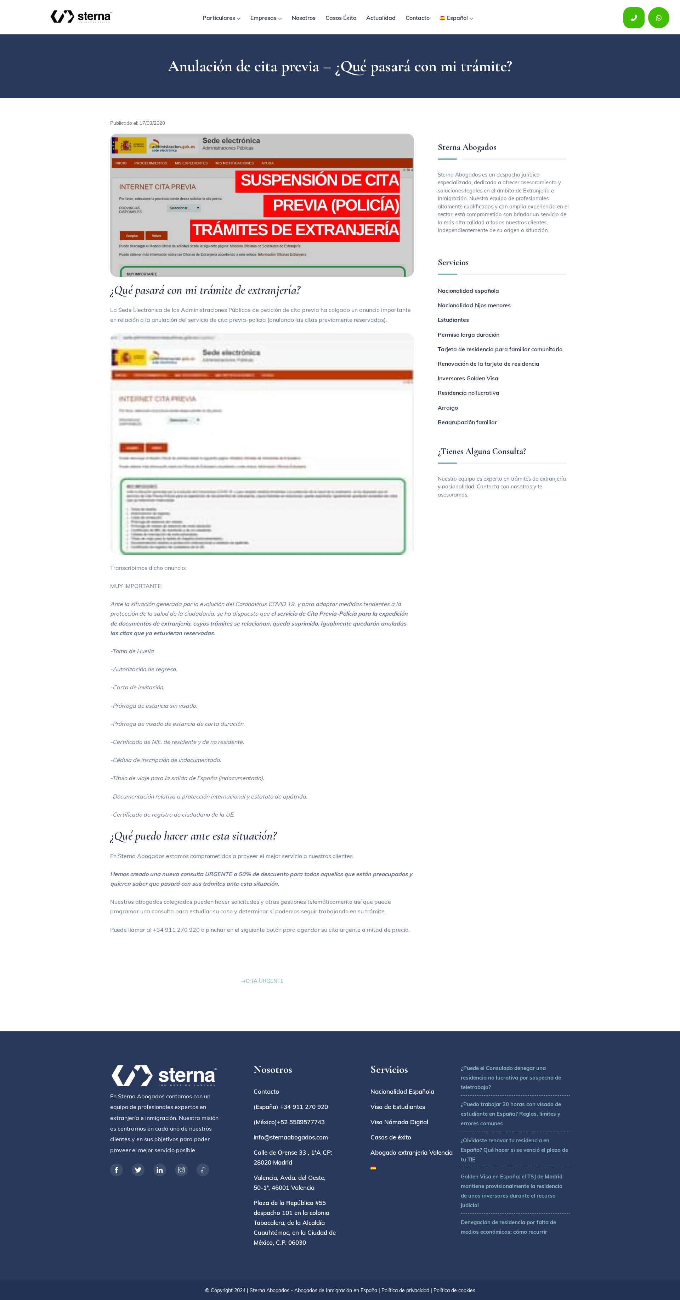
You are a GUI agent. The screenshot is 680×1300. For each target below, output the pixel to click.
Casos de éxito (390, 1137)
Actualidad (381, 17)
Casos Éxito (340, 17)
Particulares (219, 17)
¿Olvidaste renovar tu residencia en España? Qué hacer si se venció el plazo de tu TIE (514, 1150)
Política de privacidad (405, 1290)
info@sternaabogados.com (291, 1137)
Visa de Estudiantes (397, 1106)
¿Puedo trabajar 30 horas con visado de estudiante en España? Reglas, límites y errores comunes (511, 1114)
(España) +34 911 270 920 (291, 1106)
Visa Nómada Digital (399, 1122)
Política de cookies (454, 1290)
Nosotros (304, 17)
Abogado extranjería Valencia (411, 1152)
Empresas (263, 17)
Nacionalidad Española (402, 1091)
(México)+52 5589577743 (289, 1122)
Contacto (418, 17)
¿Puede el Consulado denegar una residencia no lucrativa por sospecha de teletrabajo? (511, 1078)
